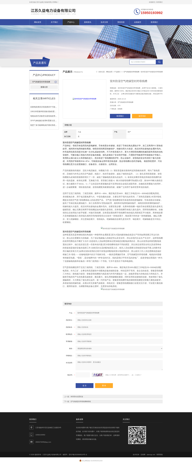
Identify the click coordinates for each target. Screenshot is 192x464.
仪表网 (143, 454)
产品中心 (71, 22)
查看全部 (44, 87)
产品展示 (117, 72)
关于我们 (54, 22)
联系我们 (159, 2)
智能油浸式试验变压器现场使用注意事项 (44, 116)
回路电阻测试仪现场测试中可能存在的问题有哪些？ (44, 107)
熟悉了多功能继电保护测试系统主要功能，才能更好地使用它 (44, 125)
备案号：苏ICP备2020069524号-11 (75, 454)
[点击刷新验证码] (97, 375)
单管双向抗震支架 (77, 396)
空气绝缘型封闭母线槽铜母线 (81, 401)
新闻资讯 (87, 22)
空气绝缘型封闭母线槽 (41, 82)
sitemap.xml (151, 454)
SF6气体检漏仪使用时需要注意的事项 (44, 121)
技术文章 (104, 22)
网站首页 (37, 22)
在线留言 (152, 2)
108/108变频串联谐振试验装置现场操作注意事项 (44, 111)
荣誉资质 (121, 22)
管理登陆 (159, 454)
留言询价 (142, 116)
